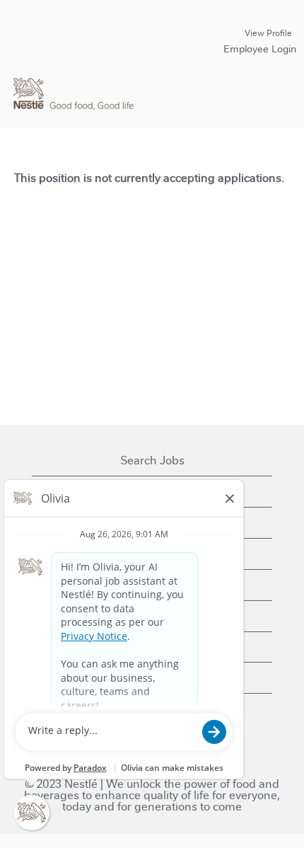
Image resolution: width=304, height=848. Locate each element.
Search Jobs (152, 460)
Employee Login (259, 48)
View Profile (268, 33)
